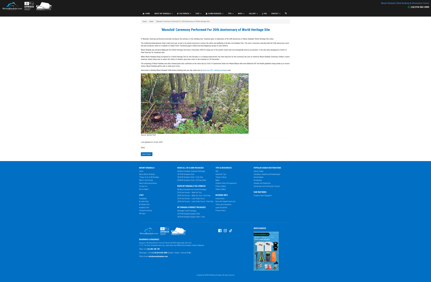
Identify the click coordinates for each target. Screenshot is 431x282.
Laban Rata (144, 201)
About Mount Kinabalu (147, 174)
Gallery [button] (252, 13)
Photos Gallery (221, 186)
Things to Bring (221, 177)
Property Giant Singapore (263, 195)
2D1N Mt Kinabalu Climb (185, 174)
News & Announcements (148, 183)
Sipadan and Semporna (262, 183)
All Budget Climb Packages (187, 211)
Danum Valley (258, 171)
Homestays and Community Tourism (267, 186)
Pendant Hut (145, 204)
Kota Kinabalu (258, 177)
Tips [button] (230, 13)
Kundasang (258, 180)
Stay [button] (197, 13)
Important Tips (221, 174)
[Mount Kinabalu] (27, 3)
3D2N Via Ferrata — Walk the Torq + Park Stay (193, 195)
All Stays (142, 213)
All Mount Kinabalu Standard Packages (191, 171)
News (151, 21)
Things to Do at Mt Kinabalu (149, 177)
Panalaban (143, 198)
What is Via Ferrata (146, 180)
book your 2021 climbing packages (215, 70)
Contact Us (143, 186)
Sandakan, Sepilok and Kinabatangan (267, 174)
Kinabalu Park (144, 207)
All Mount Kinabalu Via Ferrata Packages (192, 189)
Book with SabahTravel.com (225, 201)
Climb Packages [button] (214, 13)
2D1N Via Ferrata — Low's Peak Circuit (191, 198)
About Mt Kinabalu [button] (162, 13)
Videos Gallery (221, 189)
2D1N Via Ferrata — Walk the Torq (189, 192)
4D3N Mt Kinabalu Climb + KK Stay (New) (191, 180)
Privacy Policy (220, 210)
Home (147, 13)
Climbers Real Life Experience (226, 183)
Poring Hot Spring (145, 210)
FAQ (265, 13)
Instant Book (220, 198)
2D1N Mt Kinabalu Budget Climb (188, 214)
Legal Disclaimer (221, 207)
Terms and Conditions (223, 204)
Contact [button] (274, 13)
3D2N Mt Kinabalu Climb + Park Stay (190, 177)
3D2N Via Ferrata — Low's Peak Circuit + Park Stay (195, 201)
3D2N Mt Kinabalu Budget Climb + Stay (191, 217)
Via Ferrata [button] (184, 13)
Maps (217, 180)
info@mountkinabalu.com (158, 256)
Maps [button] (240, 13)
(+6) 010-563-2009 (160, 253)
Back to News (146, 154)
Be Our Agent (144, 189)
